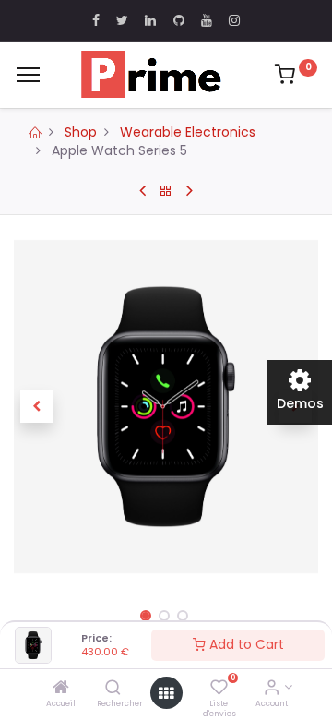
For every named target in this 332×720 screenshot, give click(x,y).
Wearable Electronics (187, 132)
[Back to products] (166, 191)
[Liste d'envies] (219, 688)
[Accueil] (61, 688)
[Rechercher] (113, 688)
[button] (37, 407)
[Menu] (28, 74)
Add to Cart (245, 644)
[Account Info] (271, 688)
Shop (81, 132)
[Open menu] (166, 693)
